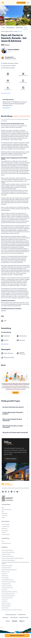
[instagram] (6, 491)
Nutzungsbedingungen (10, 614)
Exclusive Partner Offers (7, 597)
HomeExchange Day (6, 567)
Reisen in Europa (5, 571)
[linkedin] (11, 491)
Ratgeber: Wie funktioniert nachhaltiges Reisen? (12, 558)
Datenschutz (5, 617)
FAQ (3, 541)
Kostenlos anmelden (21, 2)
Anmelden (15, 392)
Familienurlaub (5, 575)
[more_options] (2, 635)
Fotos (3, 27)
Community (4, 515)
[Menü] (28, 3)
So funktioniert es (6, 526)
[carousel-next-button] (28, 15)
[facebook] (3, 491)
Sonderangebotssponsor (7, 579)
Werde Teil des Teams (7, 509)
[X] (14, 491)
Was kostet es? (5, 530)
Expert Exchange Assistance (8, 595)
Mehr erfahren (6, 107)
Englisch (5, 120)
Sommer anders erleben (7, 550)
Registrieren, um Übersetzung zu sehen (21, 116)
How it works (5, 599)
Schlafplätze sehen (5, 93)
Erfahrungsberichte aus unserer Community (12, 609)
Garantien (4, 532)
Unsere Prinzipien (6, 524)
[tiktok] (8, 491)
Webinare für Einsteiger (7, 565)
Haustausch (4, 573)
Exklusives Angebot (6, 603)
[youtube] (17, 491)
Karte (25, 27)
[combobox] (14, 621)
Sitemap (8, 621)
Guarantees (4, 589)
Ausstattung (19, 27)
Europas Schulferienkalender (8, 560)
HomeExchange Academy (8, 556)
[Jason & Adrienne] (4, 50)
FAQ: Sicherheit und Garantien (9, 581)
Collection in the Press (7, 585)
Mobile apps (4, 513)
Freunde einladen (6, 534)
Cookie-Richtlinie (14, 617)
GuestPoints (4, 528)
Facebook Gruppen (6, 554)
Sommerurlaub (5, 577)
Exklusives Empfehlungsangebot (9, 569)
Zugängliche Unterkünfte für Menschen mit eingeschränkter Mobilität (15, 563)
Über (3, 507)
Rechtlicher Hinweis (23, 617)
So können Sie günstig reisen (8, 552)
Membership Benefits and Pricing (9, 591)
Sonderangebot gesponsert (8, 593)
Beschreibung (10, 27)
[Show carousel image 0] (15, 15)
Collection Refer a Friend (7, 587)
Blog (3, 511)
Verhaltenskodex (22, 614)
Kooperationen (5, 607)
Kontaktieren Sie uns (6, 543)
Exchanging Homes (6, 583)
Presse (3, 517)
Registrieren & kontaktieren (17, 635)
